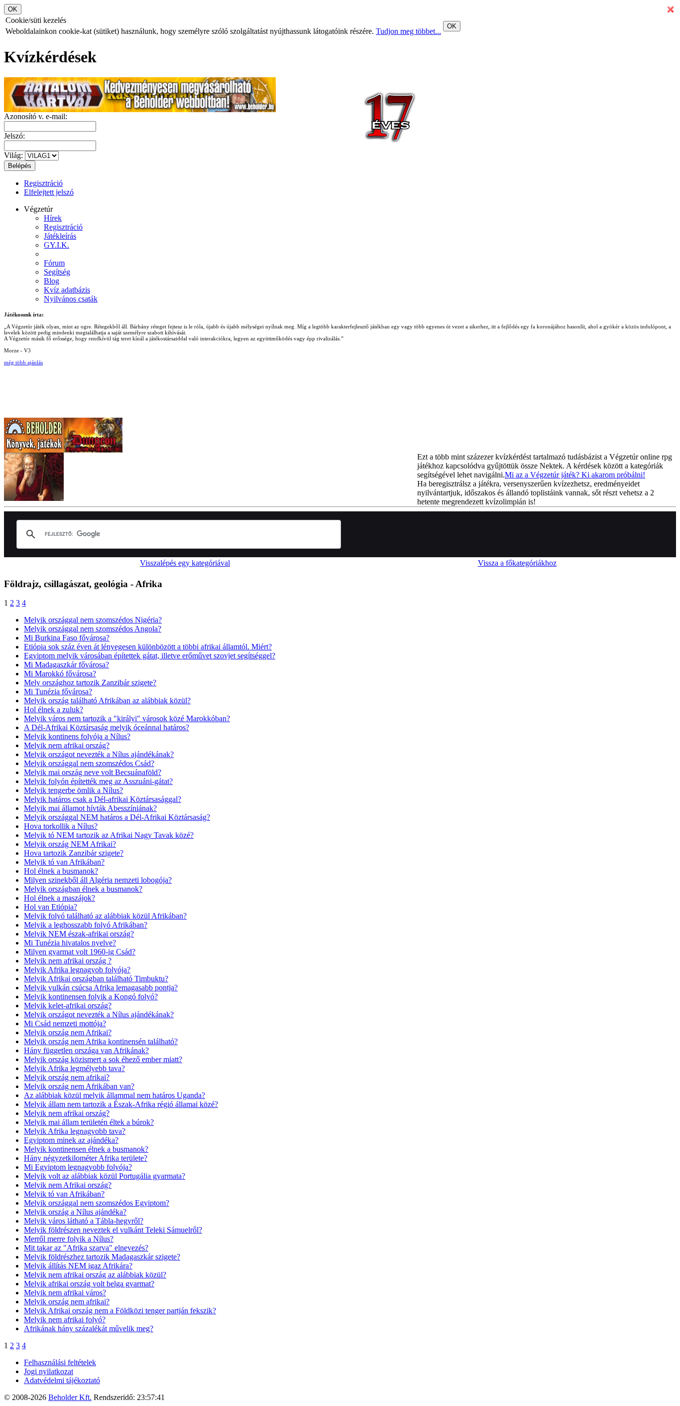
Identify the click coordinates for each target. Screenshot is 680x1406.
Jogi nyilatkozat (48, 1371)
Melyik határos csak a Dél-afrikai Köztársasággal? (102, 799)
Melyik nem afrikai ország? (67, 745)
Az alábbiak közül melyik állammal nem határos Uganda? (114, 1095)
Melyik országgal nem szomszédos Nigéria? (93, 620)
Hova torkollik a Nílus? (61, 826)
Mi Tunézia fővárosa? (58, 691)
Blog (51, 281)
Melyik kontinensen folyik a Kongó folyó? (91, 996)
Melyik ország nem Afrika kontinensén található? (101, 1041)
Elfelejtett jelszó (49, 192)
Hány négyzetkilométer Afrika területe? (85, 1158)
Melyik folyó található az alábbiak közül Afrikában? (105, 916)
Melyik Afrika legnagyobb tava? (74, 1131)
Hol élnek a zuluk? (53, 709)
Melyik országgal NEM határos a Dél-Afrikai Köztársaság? (117, 817)
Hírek (53, 218)
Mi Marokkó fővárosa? (60, 673)
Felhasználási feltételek (60, 1362)
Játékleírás (60, 236)
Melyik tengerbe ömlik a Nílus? (73, 790)
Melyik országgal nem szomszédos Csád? (89, 763)
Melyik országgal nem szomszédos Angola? (92, 629)
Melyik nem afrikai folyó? (65, 1319)
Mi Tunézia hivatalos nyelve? (70, 942)
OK (451, 26)
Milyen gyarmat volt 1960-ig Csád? (79, 951)
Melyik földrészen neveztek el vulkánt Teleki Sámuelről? (113, 1230)
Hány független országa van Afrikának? (86, 1050)
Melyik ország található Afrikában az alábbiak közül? (107, 700)
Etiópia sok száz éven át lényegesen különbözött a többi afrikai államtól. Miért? (148, 646)
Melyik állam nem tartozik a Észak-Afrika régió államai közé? (121, 1104)
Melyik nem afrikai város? (65, 1292)
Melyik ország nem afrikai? (67, 1077)
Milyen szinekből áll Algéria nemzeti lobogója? (98, 880)
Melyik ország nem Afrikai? (68, 1032)
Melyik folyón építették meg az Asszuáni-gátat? (98, 781)
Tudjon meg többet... (408, 31)
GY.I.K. (56, 245)
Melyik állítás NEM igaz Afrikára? (78, 1265)
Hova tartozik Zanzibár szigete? (73, 853)
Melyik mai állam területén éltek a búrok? (89, 1122)
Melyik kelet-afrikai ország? (68, 1005)
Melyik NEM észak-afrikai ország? (79, 934)
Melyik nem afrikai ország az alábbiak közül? (95, 1274)
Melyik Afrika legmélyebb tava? (74, 1068)
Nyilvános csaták (71, 299)
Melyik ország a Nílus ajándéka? (75, 1212)
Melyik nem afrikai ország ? (68, 960)
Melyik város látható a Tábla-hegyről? (83, 1221)
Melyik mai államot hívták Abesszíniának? (90, 808)
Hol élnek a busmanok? (61, 871)
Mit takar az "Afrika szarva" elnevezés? (86, 1248)
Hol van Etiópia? (50, 907)
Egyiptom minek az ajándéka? (71, 1140)
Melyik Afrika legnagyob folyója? (77, 969)
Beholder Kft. (70, 1397)
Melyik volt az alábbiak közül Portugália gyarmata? (104, 1176)
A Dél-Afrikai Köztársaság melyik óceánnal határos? (106, 727)
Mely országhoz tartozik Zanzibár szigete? (90, 682)
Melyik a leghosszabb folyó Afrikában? (85, 925)
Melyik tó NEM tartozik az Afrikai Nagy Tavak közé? (109, 835)
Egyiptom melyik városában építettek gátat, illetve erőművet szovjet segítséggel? (149, 655)
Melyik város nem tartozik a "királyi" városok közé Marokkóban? (127, 718)
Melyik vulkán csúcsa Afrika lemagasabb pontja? (101, 987)
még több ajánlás (23, 362)
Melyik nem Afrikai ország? (68, 1185)
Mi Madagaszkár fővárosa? (66, 664)
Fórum (54, 263)
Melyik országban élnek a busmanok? (83, 889)
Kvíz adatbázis (67, 290)
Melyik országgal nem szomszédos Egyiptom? (96, 1203)
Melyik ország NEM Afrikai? (70, 844)
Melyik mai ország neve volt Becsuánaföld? (92, 772)
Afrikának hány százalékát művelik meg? (88, 1328)
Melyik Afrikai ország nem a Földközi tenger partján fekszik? (120, 1310)
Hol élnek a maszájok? (59, 898)
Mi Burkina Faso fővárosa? (67, 637)
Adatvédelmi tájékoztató (62, 1380)
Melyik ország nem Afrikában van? (79, 1086)
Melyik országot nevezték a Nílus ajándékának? (99, 754)
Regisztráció (43, 183)
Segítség (57, 272)
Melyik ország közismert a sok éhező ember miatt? (103, 1059)
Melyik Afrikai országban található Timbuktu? (96, 978)
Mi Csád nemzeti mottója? (65, 1023)
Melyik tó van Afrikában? (64, 862)
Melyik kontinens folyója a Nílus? (77, 736)
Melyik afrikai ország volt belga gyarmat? (89, 1283)
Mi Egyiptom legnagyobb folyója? (78, 1167)
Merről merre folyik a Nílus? (68, 1239)
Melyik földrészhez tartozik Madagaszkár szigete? (102, 1256)
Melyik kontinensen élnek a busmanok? (86, 1149)
